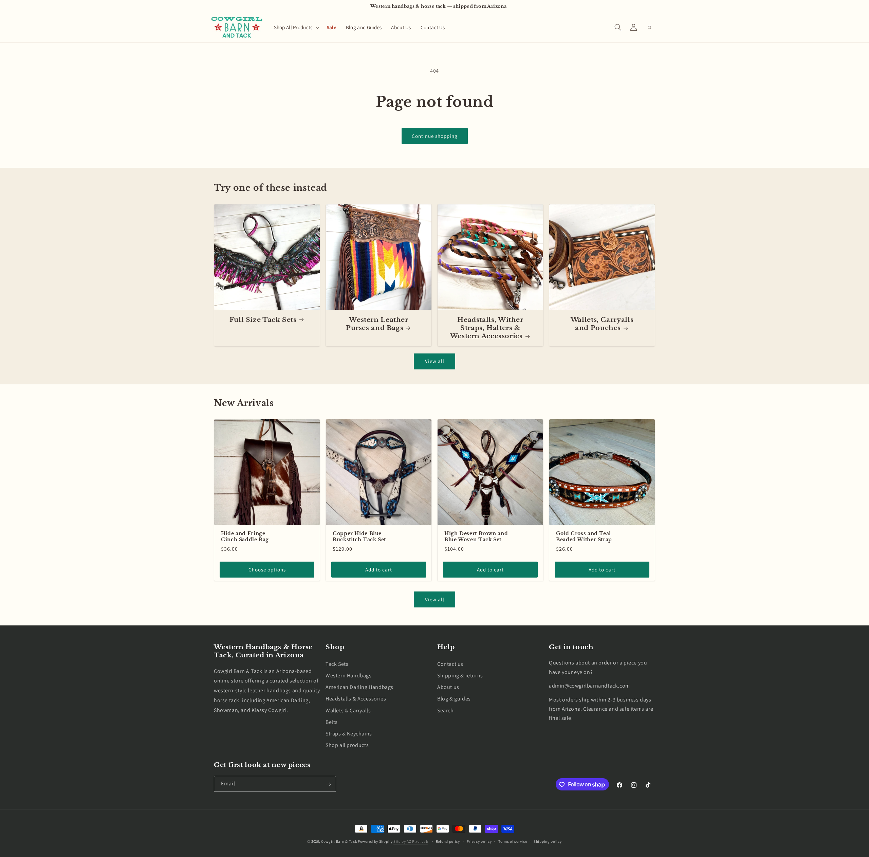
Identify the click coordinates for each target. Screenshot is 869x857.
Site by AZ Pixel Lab (410, 841)
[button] (295, 27)
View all (434, 361)
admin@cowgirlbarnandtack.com (589, 685)
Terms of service (512, 841)
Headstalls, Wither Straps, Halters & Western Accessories (486, 328)
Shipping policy (548, 841)
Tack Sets (337, 663)
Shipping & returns (460, 675)
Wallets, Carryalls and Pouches (602, 324)
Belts (332, 721)
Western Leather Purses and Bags (377, 324)
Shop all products (347, 745)
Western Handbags (349, 675)
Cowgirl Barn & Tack (339, 841)
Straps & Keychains (349, 733)
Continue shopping (435, 136)
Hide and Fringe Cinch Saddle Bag (245, 537)
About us (448, 687)
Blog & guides (454, 698)
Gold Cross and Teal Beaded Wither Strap (584, 537)
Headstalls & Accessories (356, 698)
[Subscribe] (328, 784)
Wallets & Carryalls (348, 710)
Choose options (267, 569)
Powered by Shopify (375, 841)
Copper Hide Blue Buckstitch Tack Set (359, 537)
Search (445, 710)
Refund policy (448, 841)
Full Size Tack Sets (263, 320)
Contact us (450, 663)
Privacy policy (479, 841)
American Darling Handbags (359, 687)
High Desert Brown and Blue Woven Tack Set (476, 537)
